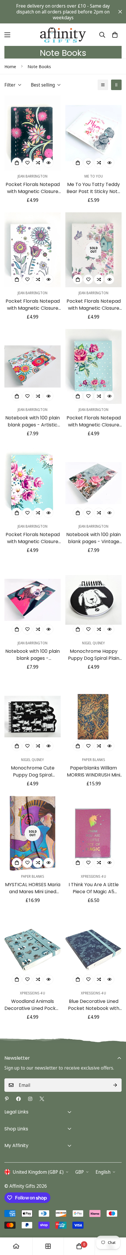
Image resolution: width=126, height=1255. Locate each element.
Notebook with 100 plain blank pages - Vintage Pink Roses (93, 538)
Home (10, 66)
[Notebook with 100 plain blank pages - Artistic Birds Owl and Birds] (32, 366)
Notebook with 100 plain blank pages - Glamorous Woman (32, 655)
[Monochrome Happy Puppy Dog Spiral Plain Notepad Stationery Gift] (93, 599)
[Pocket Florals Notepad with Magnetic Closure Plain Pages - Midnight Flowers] (32, 133)
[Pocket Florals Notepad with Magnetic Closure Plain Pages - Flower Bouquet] (32, 483)
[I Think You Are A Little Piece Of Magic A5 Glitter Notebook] (93, 833)
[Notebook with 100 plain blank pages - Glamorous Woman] (32, 599)
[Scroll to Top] (115, 1224)
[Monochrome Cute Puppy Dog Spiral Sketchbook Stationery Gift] (32, 716)
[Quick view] (48, 163)
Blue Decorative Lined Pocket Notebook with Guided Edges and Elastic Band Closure (93, 1005)
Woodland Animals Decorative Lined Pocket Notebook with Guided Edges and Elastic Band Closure (32, 1005)
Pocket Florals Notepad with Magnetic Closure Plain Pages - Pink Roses (93, 421)
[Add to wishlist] (27, 163)
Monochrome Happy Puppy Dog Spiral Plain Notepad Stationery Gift (93, 655)
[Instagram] (30, 1098)
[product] (16, 1246)
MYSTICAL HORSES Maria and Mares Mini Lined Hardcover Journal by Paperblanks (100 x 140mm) (32, 888)
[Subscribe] (115, 1085)
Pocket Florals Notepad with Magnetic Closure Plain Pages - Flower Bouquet (33, 538)
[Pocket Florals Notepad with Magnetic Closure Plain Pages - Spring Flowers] (32, 249)
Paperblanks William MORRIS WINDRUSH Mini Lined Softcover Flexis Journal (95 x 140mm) (93, 772)
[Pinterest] (6, 1098)
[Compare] (38, 163)
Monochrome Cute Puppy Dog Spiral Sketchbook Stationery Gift (32, 772)
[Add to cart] (17, 163)
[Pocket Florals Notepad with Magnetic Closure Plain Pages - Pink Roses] (93, 366)
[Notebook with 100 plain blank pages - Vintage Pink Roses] (93, 483)
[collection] (48, 1246)
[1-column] (103, 85)
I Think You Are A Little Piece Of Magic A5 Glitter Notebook (94, 888)
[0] (115, 35)
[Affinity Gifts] (63, 35)
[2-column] (116, 85)
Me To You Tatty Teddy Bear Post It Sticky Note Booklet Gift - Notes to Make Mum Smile (93, 188)
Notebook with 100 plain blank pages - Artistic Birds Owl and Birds (32, 421)
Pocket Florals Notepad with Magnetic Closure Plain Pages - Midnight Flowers (33, 188)
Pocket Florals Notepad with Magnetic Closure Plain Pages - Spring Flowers (33, 305)
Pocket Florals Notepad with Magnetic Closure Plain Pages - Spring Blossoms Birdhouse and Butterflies (93, 305)
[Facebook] (18, 1098)
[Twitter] (42, 1098)
